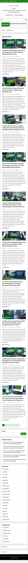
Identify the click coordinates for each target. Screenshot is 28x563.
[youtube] (17, 6)
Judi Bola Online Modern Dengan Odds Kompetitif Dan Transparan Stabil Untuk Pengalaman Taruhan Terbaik (13, 360)
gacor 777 (4, 551)
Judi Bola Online (6, 47)
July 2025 (5, 505)
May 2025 (5, 511)
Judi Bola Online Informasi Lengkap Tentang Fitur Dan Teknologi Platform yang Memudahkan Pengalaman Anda (13, 127)
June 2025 (5, 508)
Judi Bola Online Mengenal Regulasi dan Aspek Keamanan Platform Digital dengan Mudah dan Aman (14, 244)
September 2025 (6, 500)
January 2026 (6, 488)
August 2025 (5, 502)
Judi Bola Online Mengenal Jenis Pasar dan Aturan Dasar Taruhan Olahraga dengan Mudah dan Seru (13, 52)
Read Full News (5, 74)
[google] (15, 6)
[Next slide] (26, 1)
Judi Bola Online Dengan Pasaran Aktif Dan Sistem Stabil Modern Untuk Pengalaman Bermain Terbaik (13, 323)
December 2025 (6, 491)
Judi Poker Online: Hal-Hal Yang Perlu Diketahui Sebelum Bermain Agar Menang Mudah (13, 0)
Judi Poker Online (7, 533)
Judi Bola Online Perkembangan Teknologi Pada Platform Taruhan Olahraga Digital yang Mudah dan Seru (13, 204)
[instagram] (12, 6)
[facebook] (10, 6)
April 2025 (5, 514)
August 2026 (5, 469)
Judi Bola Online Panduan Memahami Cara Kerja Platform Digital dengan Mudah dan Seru (13, 90)
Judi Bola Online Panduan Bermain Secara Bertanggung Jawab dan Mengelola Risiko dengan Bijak (12, 283)
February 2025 (6, 519)
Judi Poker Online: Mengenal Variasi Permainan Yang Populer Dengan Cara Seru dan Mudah (5, 0)
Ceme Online (6, 527)
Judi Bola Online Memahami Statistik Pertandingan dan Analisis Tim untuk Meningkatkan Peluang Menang (13, 165)
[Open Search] (24, 19)
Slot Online (5, 536)
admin (4, 56)
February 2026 (6, 486)
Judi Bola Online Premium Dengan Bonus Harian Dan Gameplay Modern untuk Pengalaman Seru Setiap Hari (13, 398)
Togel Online (5, 538)
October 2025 (6, 497)
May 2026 (5, 477)
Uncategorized (6, 541)
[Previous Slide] (24, 1)
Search (4, 431)
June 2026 (5, 474)
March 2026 (5, 483)
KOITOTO (14, 8)
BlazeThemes (15, 557)
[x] (14, 6)
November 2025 (6, 494)
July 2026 (5, 472)
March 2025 (5, 516)
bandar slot (5, 546)
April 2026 (5, 480)
